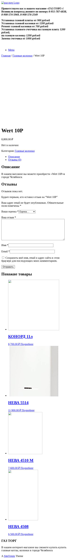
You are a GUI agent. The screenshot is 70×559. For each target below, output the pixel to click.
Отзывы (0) (14, 159)
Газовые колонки (22, 55)
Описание (14, 156)
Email (5, 251)
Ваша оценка (10, 211)
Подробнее (27, 344)
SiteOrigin (9, 556)
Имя (4, 245)
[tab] (38, 156)
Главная (6, 55)
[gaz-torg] (10, 2)
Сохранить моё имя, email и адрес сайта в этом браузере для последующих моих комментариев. (30, 259)
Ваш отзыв (8, 217)
